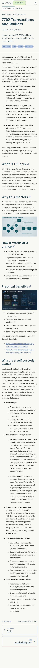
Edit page (7, 621)
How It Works (6, 14)
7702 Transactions (19, 14)
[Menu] (35, 3)
